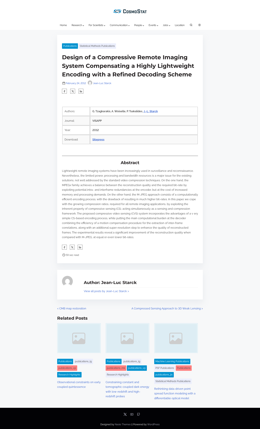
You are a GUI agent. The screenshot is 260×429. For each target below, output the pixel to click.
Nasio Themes (123, 424)
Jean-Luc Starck (102, 83)
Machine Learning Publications (172, 361)
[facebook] (64, 91)
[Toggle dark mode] (199, 25)
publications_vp (67, 368)
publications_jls (164, 374)
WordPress (153, 424)
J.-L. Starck (151, 111)
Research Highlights (69, 374)
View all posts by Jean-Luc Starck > (106, 291)
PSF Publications (164, 368)
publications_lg (83, 361)
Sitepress (98, 139)
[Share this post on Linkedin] (81, 91)
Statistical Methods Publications (97, 46)
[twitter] (72, 91)
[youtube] (131, 415)
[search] (191, 25)
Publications (70, 46)
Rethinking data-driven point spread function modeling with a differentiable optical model (174, 393)
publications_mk (116, 368)
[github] (138, 415)
